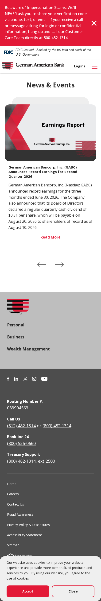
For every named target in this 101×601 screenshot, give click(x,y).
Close (73, 591)
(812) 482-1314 (21, 425)
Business (15, 337)
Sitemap (13, 545)
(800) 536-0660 (21, 443)
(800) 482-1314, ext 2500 (31, 461)
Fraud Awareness (20, 514)
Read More (50, 237)
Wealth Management (28, 349)
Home (11, 484)
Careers (13, 494)
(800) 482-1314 (57, 425)
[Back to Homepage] (18, 310)
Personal (15, 325)
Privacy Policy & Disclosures (28, 525)
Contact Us (15, 504)
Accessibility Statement (24, 535)
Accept (27, 591)
